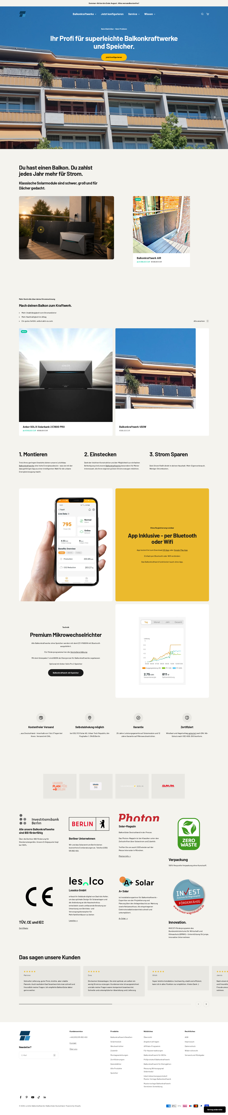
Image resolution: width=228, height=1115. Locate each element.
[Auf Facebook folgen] (20, 1097)
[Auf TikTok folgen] (38, 1097)
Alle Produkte (116, 1068)
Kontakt (73, 1043)
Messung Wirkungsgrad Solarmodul (154, 1070)
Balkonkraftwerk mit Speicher (66, 673)
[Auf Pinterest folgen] (26, 1097)
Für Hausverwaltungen (153, 1050)
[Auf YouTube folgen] (32, 1097)
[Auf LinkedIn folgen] (44, 1097)
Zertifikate (23, 928)
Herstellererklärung (78, 652)
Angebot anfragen (151, 1041)
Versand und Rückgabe (194, 1055)
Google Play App (181, 550)
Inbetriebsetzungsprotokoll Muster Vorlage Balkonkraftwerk (157, 1077)
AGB (186, 1037)
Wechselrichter (117, 1046)
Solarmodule (115, 1041)
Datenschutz (190, 1046)
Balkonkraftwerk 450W (132, 426)
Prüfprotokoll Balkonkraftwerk (157, 1059)
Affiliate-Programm (152, 1046)
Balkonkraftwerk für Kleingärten (157, 1064)
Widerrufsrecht (191, 1050)
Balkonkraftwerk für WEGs (155, 1055)
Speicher (114, 1073)
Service (132, 13)
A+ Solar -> (123, 918)
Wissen (148, 13)
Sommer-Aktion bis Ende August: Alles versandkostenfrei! (114, 3)
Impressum (189, 1041)
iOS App (166, 550)
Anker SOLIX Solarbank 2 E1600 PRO (44, 426)
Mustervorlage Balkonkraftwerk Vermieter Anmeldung (157, 1085)
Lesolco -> (73, 920)
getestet (192, 733)
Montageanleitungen (119, 1055)
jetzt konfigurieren (114, 57)
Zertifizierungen (117, 1059)
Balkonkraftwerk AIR (149, 257)
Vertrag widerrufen (214, 1109)
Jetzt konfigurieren (112, 13)
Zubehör (114, 1050)
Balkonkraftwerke (83, 13)
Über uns (73, 1049)
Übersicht (148, 1037)
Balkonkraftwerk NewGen (121, 1037)
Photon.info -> (125, 856)
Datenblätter (115, 1064)
